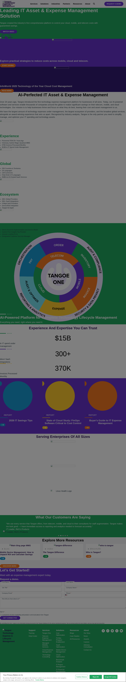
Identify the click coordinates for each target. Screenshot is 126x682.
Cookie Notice (39, 680)
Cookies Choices (81, 677)
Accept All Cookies (110, 677)
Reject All (96, 677)
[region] (63, 677)
